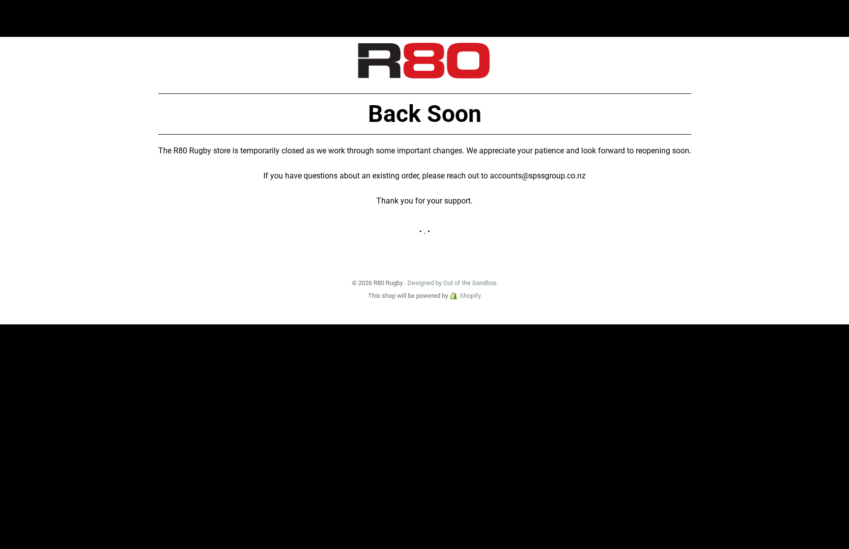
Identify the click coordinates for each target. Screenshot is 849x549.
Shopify (470, 295)
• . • (424, 231)
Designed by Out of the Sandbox (451, 283)
